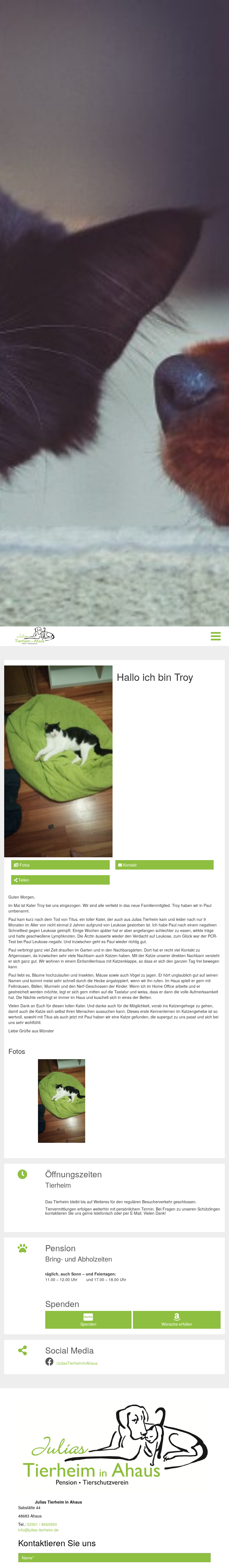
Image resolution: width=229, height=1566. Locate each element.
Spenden (88, 1324)
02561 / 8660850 (42, 1524)
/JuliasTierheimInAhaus (76, 1363)
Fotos (24, 865)
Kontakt (129, 865)
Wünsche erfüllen (176, 1324)
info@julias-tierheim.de (38, 1530)
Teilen (23, 880)
